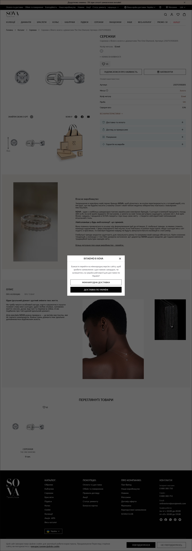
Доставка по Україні (96, 289)
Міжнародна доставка (96, 282)
